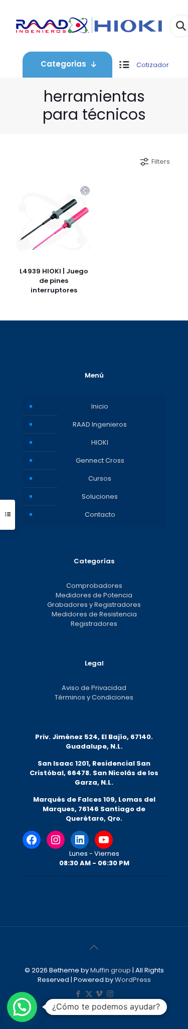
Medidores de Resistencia (94, 614)
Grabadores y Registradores (94, 604)
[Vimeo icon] (99, 993)
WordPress (133, 979)
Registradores (94, 623)
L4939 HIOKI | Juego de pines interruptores (54, 280)
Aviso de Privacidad (94, 688)
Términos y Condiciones (94, 697)
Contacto (100, 514)
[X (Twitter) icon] (89, 993)
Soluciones (100, 496)
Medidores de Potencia (94, 595)
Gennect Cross (100, 460)
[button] (22, 1007)
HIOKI (99, 442)
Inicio (99, 406)
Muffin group (110, 970)
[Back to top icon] (94, 947)
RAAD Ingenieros (100, 424)
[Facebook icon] (78, 993)
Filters (160, 161)
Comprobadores (94, 585)
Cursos (99, 478)
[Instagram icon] (110, 993)
